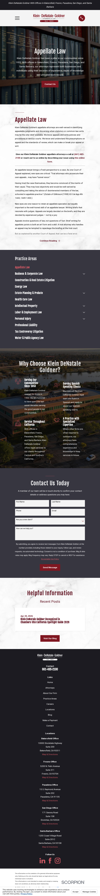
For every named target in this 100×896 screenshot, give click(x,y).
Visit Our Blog (50, 638)
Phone (18, 511)
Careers (50, 704)
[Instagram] (58, 861)
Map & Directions (50, 754)
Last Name (56, 502)
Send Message (50, 567)
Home (50, 682)
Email (54, 511)
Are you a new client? (24, 520)
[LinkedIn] (42, 861)
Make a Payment (50, 720)
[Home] (49, 18)
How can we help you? (24, 528)
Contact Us (50, 84)
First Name (20, 502)
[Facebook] (50, 861)
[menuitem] (50, 267)
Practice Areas (50, 698)
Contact (50, 725)
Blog (50, 715)
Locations (50, 709)
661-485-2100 (50, 669)
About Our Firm (50, 693)
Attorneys (50, 688)
